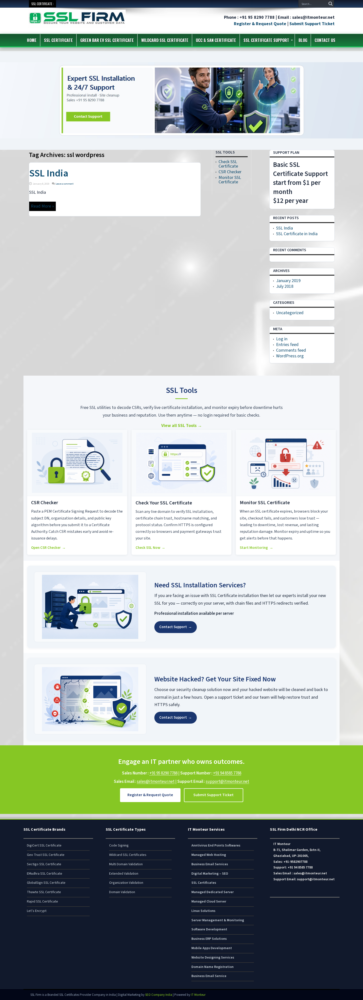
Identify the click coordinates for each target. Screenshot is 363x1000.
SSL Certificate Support (266, 40)
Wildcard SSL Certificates (127, 854)
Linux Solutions (203, 910)
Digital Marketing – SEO (209, 873)
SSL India (48, 173)
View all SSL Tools (181, 426)
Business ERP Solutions (209, 938)
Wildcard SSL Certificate (164, 40)
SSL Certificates (203, 882)
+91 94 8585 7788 (227, 773)
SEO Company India (158, 995)
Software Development (209, 929)
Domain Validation (122, 892)
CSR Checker (230, 172)
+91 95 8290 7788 (163, 773)
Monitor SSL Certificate (230, 179)
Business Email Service (208, 976)
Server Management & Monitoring (217, 920)
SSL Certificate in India (297, 234)
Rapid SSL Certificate (42, 901)
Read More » (42, 206)
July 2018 (284, 286)
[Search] (330, 3)
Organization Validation (126, 882)
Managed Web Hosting (208, 854)
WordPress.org (290, 356)
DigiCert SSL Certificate (44, 845)
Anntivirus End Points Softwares (215, 845)
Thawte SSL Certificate (44, 892)
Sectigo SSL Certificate (44, 864)
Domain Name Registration (212, 966)
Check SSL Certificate (228, 164)
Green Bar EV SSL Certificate (107, 40)
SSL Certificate (58, 40)
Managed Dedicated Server (212, 892)
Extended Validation (123, 873)
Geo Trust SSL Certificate (45, 854)
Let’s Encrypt (36, 910)
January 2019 (288, 281)
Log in (281, 339)
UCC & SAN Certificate (216, 40)
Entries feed (287, 345)
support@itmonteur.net (227, 782)
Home (32, 40)
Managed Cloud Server (208, 901)
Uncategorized (289, 313)
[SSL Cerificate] (77, 24)
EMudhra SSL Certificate (44, 873)
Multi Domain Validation (126, 864)
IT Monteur (198, 995)
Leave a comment (65, 184)
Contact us (325, 40)
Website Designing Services (212, 957)
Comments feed (291, 350)
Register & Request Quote (260, 24)
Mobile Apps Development (211, 948)
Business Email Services (209, 864)
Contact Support (175, 627)
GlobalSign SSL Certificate (46, 882)
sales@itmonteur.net (156, 782)
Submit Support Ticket (312, 24)
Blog (303, 40)
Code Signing (119, 845)
